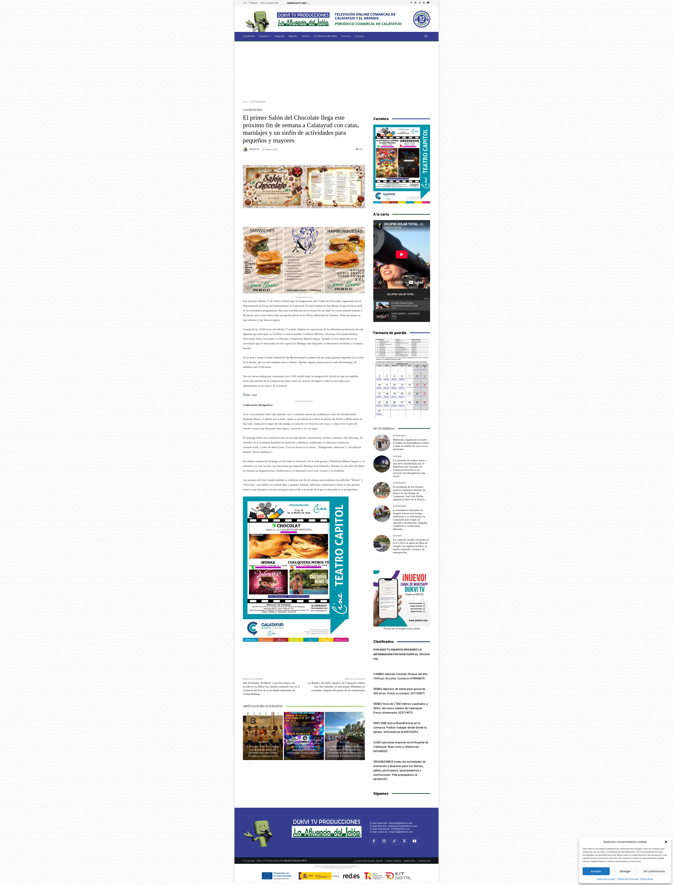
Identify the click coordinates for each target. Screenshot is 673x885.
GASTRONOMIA (258, 101)
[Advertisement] (336, 69)
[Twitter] (424, 3)
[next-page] (251, 766)
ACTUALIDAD (303, 736)
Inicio (245, 101)
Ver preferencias (654, 871)
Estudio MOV (300, 860)
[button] (666, 842)
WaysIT (287, 860)
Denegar (625, 871)
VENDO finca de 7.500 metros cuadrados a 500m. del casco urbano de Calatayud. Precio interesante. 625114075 (400, 708)
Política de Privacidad (627, 878)
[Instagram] (415, 3)
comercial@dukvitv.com (401, 831)
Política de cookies (606, 878)
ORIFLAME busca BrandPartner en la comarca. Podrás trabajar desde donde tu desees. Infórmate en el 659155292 (400, 727)
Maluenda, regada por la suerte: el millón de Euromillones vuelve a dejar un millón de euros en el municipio (411, 444)
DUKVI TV (254, 149)
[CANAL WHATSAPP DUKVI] (401, 598)
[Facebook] (411, 3)
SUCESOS (397, 456)
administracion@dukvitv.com (402, 826)
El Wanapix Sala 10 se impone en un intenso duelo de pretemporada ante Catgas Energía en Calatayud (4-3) (263, 751)
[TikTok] (419, 3)
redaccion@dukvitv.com (400, 823)
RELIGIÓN (344, 742)
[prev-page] (245, 766)
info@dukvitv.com (400, 829)
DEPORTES (262, 742)
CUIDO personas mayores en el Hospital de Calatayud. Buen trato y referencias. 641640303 (400, 747)
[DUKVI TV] (246, 149)
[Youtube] (428, 3)
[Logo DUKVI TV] (258, 20)
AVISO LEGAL (647, 878)
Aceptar (596, 871)
